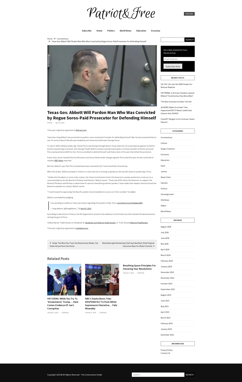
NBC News (58, 160)
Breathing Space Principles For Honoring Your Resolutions (139, 267)
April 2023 (165, 312)
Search (190, 39)
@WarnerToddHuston (138, 222)
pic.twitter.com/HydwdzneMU (130, 203)
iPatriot (49, 123)
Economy (155, 30)
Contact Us (165, 353)
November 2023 (167, 278)
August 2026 (166, 226)
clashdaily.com (82, 228)
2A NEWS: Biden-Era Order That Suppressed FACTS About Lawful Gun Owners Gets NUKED (176, 110)
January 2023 (166, 329)
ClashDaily (65, 312)
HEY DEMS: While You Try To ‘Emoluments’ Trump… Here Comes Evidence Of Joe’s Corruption (62, 303)
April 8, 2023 (86, 208)
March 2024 (165, 255)
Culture (164, 143)
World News (125, 30)
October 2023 (166, 283)
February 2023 (167, 323)
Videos (163, 205)
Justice (164, 171)
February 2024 (167, 261)
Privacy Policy (167, 350)
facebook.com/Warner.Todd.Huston (100, 222)
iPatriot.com (81, 130)
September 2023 (168, 289)
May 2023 (165, 306)
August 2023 (166, 295)
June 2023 (165, 300)
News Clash (166, 177)
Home (99, 30)
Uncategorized (167, 194)
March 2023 (165, 317)
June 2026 (165, 238)
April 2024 (165, 249)
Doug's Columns (168, 148)
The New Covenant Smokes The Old (176, 101)
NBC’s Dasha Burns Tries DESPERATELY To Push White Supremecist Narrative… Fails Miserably (101, 303)
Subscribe (189, 14)
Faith (163, 166)
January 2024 (166, 266)
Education (141, 30)
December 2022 (167, 334)
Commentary (166, 137)
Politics (111, 30)
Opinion (164, 183)
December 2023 (167, 272)
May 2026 (165, 243)
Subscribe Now (173, 66)
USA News (165, 200)
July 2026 (165, 232)
